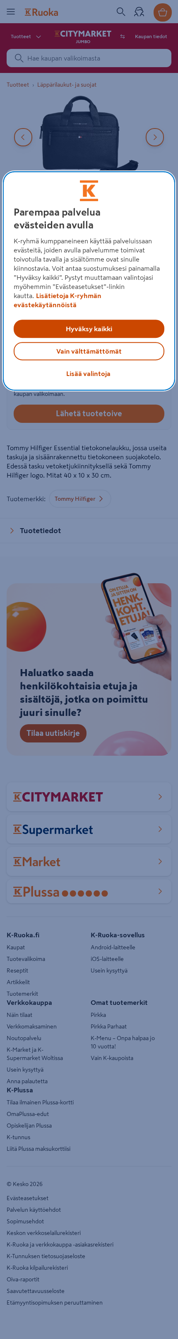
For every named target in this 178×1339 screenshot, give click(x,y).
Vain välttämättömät (89, 351)
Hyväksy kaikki (89, 329)
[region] (89, 281)
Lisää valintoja (88, 374)
